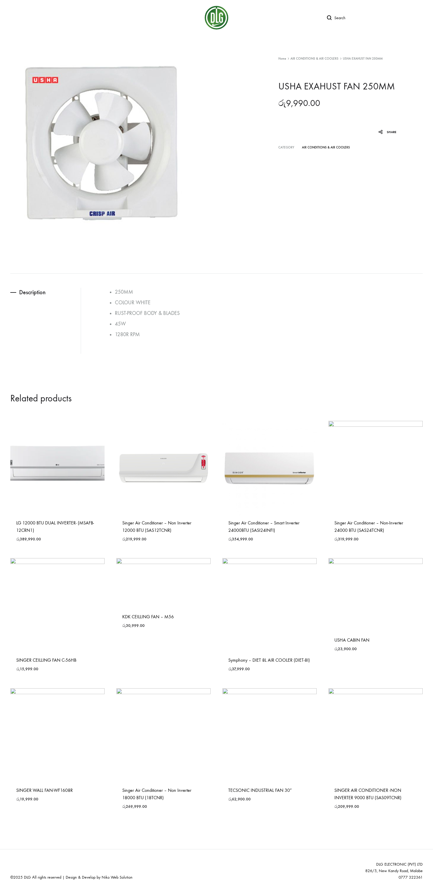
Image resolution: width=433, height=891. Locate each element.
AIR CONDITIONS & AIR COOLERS (314, 59)
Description (32, 292)
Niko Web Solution (117, 877)
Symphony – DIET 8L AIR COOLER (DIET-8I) (269, 660)
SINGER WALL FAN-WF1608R (44, 790)
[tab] (45, 292)
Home (282, 59)
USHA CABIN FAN (351, 640)
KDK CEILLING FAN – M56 (148, 616)
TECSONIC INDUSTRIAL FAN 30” (260, 790)
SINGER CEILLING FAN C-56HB (46, 660)
